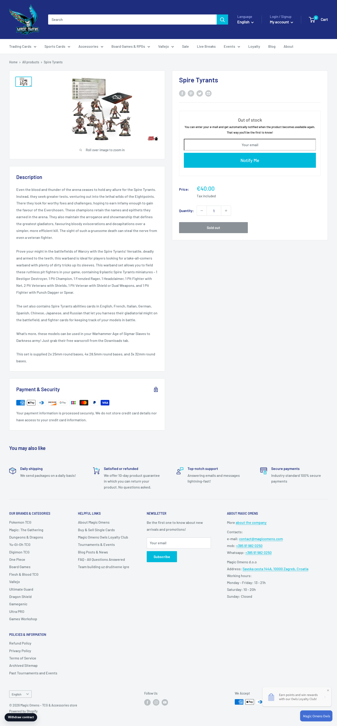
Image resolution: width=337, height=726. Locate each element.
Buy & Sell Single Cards (96, 530)
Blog (272, 46)
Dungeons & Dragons (26, 537)
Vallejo (163, 46)
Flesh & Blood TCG (24, 574)
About (288, 46)
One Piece (17, 559)
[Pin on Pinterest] (191, 93)
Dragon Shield (20, 596)
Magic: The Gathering (26, 530)
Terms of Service (22, 658)
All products (30, 62)
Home (13, 62)
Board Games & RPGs (128, 46)
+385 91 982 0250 (249, 545)
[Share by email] (208, 93)
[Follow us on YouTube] (165, 702)
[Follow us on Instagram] (156, 702)
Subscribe (162, 556)
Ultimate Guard (21, 589)
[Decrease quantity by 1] (202, 210)
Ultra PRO (16, 611)
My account (280, 22)
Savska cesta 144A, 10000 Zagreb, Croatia (275, 569)
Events (229, 46)
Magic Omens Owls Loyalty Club (103, 537)
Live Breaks (206, 46)
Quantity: (186, 210)
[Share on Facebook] (182, 93)
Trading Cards (20, 46)
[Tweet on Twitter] (199, 93)
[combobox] (132, 19)
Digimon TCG (19, 552)
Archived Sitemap (23, 665)
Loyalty (254, 46)
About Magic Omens (94, 522)
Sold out (213, 227)
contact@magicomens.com (261, 538)
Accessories (88, 46)
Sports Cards (54, 46)
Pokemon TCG (20, 522)
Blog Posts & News (93, 552)
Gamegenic (18, 604)
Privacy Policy (20, 650)
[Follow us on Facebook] (147, 702)
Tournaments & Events (96, 544)
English (16, 694)
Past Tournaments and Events (33, 673)
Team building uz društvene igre (103, 566)
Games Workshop (23, 619)
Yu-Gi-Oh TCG (19, 544)
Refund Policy (20, 643)
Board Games (19, 566)
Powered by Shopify (23, 711)
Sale (185, 46)
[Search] (222, 19)
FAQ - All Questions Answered (101, 559)
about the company (251, 522)
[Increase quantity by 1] (226, 210)
